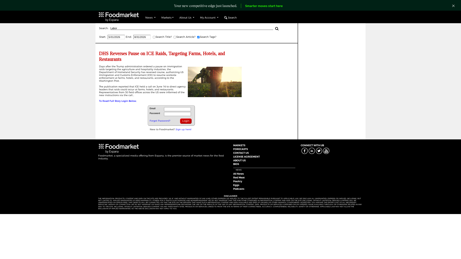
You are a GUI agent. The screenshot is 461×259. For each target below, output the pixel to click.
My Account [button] (208, 17)
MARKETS (239, 145)
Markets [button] (166, 17)
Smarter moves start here (264, 6)
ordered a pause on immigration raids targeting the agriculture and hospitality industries (140, 68)
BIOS (236, 164)
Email (152, 108)
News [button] (149, 17)
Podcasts (238, 188)
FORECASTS (240, 149)
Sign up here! (183, 129)
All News (238, 173)
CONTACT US (241, 152)
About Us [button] (185, 17)
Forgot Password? (160, 120)
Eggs (236, 185)
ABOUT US (239, 160)
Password (155, 113)
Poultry (237, 181)
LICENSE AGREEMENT (246, 156)
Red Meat (239, 177)
